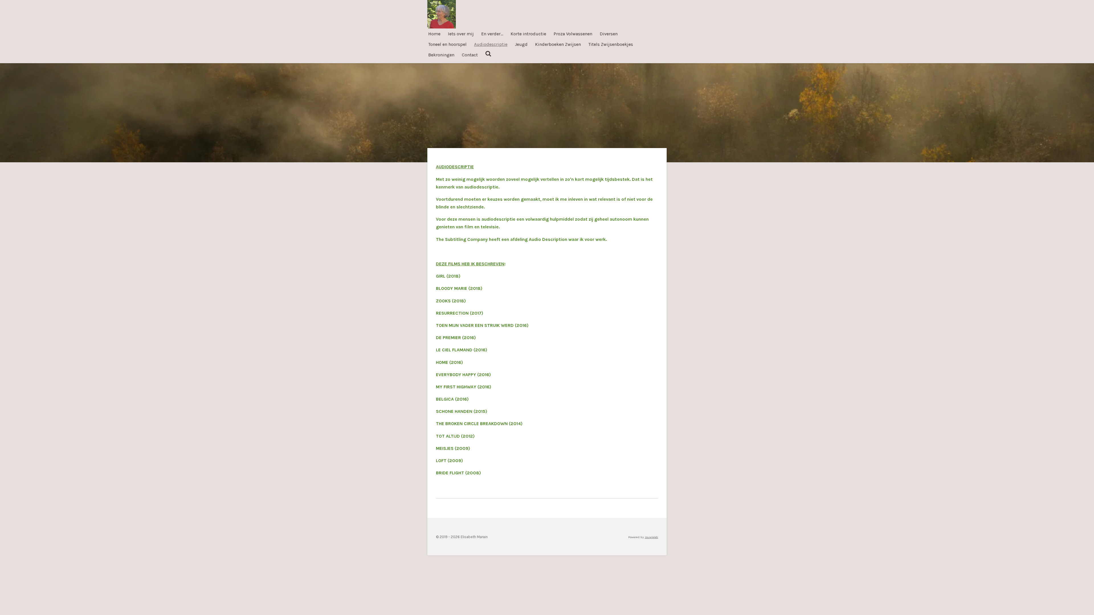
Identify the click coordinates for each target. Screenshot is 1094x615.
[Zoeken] (488, 54)
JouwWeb (651, 537)
